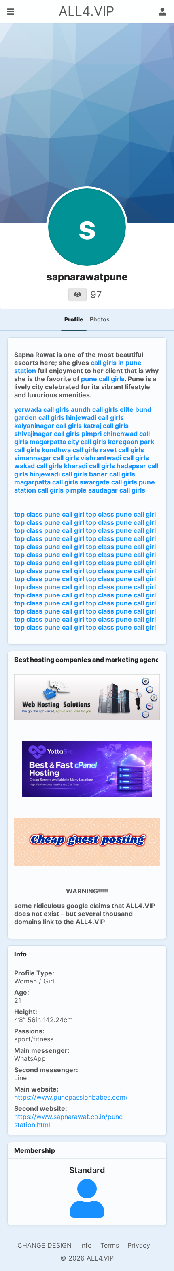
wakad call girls (38, 466)
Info (86, 1245)
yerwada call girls (41, 409)
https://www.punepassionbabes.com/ (71, 1097)
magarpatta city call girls (68, 442)
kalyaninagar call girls (48, 426)
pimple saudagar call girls (105, 490)
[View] (77, 294)
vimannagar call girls (46, 458)
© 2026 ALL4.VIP (87, 1258)
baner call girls (112, 474)
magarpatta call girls (46, 482)
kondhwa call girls (70, 450)
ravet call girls (122, 450)
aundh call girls (94, 409)
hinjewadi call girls (95, 417)
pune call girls (103, 379)
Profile (73, 319)
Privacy (138, 1245)
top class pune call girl (49, 514)
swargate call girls (108, 482)
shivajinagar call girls (47, 434)
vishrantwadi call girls (115, 458)
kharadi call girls (89, 466)
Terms (109, 1245)
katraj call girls (106, 426)
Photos (100, 319)
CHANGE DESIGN (44, 1245)
